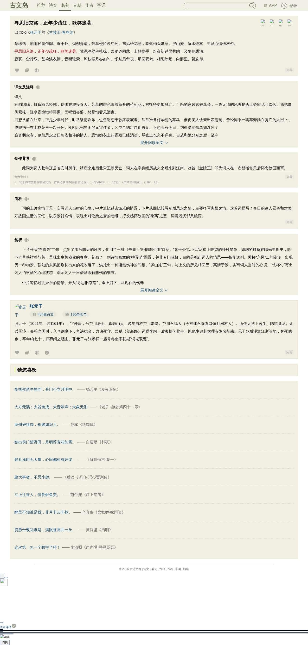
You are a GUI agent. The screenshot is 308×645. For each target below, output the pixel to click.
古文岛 (19, 5)
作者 (89, 5)
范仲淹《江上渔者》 (88, 495)
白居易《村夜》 (99, 442)
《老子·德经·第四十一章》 (119, 407)
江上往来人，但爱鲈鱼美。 (37, 495)
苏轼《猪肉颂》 (84, 424)
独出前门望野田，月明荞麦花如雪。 (45, 442)
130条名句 (78, 314)
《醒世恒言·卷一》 (102, 460)
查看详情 (6, 627)
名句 (65, 5)
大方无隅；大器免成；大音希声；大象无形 (51, 407)
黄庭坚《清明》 (99, 530)
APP (273, 5)
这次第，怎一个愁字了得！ (37, 547)
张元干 (35, 32)
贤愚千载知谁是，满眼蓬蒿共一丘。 (45, 530)
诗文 (53, 5)
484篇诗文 (46, 314)
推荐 (41, 5)
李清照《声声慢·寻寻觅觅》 (94, 547)
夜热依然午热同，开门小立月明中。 (45, 389)
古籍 (77, 5)
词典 (5, 642)
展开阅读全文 (151, 143)
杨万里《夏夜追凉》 (103, 389)
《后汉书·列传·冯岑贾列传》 (87, 477)
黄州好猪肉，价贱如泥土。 (37, 424)
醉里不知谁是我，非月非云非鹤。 (43, 512)
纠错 (186, 569)
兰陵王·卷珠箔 (61, 32)
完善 (289, 70)
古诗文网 (135, 569)
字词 (101, 5)
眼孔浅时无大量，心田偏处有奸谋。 (45, 460)
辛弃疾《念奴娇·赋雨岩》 (104, 512)
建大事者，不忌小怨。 (33, 477)
